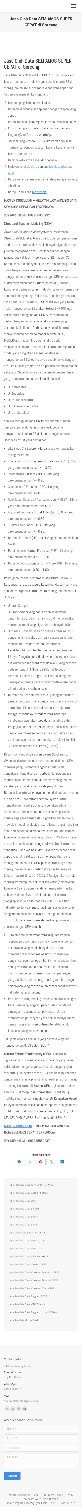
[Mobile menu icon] (73, 6)
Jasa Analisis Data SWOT (23, 1216)
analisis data (28, 166)
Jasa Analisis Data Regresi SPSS (28, 1296)
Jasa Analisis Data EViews (24, 1208)
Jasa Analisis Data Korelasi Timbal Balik (32, 1288)
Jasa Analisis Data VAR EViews (27, 1304)
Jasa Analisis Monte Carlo (24, 1320)
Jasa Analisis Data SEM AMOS (26, 1240)
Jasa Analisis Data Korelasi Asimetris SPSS (34, 1272)
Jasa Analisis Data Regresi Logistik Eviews (34, 1312)
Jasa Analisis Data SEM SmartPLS (28, 1256)
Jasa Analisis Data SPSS (23, 1224)
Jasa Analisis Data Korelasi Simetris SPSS (33, 1280)
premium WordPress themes (41, 1499)
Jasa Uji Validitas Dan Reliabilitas (28, 1232)
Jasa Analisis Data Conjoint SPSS (28, 1192)
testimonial (39, 192)
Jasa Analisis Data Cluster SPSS (28, 1264)
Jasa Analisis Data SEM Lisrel (26, 1248)
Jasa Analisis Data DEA (22, 1200)
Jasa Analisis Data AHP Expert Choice (31, 1184)
